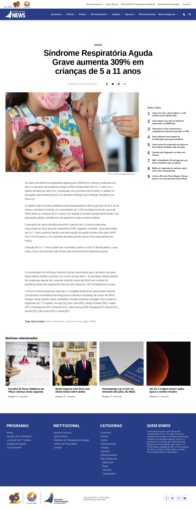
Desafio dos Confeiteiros (19, 436)
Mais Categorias (167, 14)
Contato (186, 4)
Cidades (116, 14)
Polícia (82, 14)
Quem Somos (112, 4)
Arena (10, 432)
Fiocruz (79, 321)
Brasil (48, 321)
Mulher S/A (107, 462)
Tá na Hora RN (14, 447)
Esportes (129, 14)
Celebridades (109, 473)
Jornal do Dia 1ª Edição (19, 440)
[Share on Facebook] (106, 84)
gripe (86, 321)
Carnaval (106, 470)
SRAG (93, 321)
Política (70, 14)
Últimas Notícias (147, 14)
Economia (56, 14)
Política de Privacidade (168, 4)
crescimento (58, 321)
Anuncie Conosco (94, 4)
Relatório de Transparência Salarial (138, 4)
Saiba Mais (172, 452)
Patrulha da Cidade (16, 443)
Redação (11, 397)
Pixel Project (101, 500)
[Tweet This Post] (112, 84)
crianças (70, 321)
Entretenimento (99, 14)
